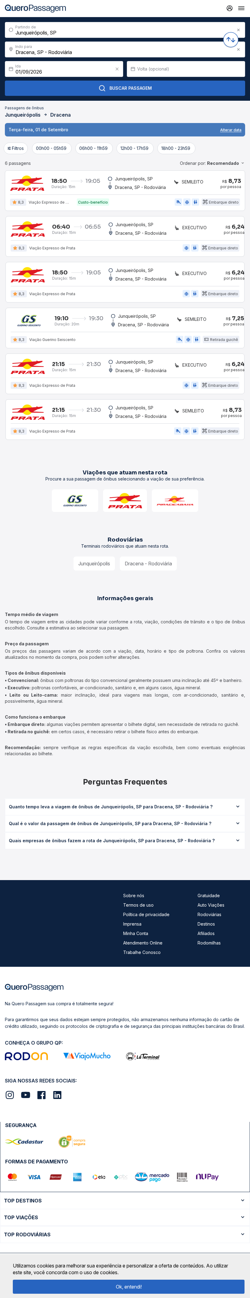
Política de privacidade (146, 914)
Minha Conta (135, 933)
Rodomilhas (209, 942)
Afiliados (206, 933)
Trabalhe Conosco (142, 952)
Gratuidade (209, 895)
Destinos (206, 923)
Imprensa (132, 923)
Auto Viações (211, 905)
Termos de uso (138, 905)
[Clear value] (117, 69)
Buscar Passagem (130, 88)
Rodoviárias (209, 914)
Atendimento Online (142, 942)
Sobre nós (133, 895)
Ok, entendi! (129, 1287)
